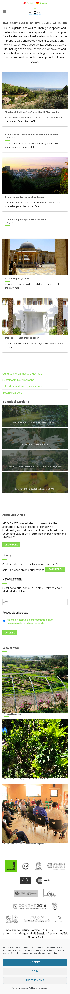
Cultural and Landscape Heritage (22, 373)
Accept (35, 962)
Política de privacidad (38, 988)
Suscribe (10, 633)
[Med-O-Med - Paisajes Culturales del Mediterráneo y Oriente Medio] (35, 12)
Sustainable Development (18, 380)
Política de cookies (19, 988)
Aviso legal (54, 988)
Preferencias (35, 980)
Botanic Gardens (12, 392)
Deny (35, 971)
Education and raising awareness (22, 386)
